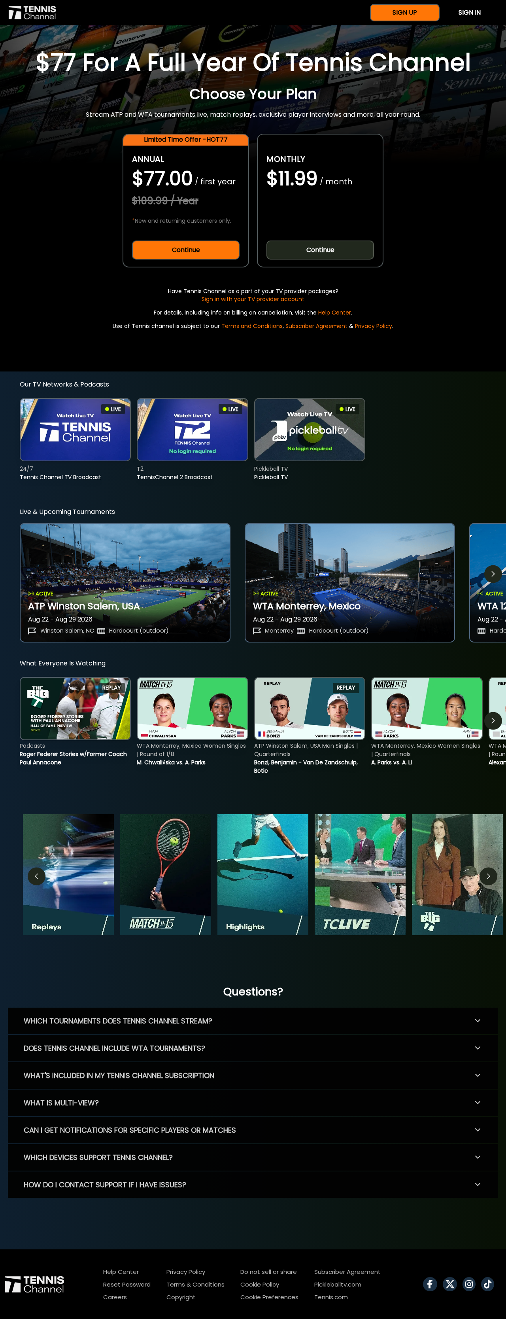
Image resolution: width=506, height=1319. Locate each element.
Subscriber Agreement (316, 326)
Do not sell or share (268, 1272)
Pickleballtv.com (337, 1284)
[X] (452, 1284)
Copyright (181, 1297)
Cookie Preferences (269, 1297)
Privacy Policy (373, 326)
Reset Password (127, 1284)
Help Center (334, 312)
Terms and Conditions (252, 326)
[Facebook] (432, 1284)
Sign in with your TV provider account (253, 299)
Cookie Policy (259, 1284)
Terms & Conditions (195, 1284)
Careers (115, 1297)
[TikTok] (489, 1284)
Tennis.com (331, 1297)
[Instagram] (471, 1284)
